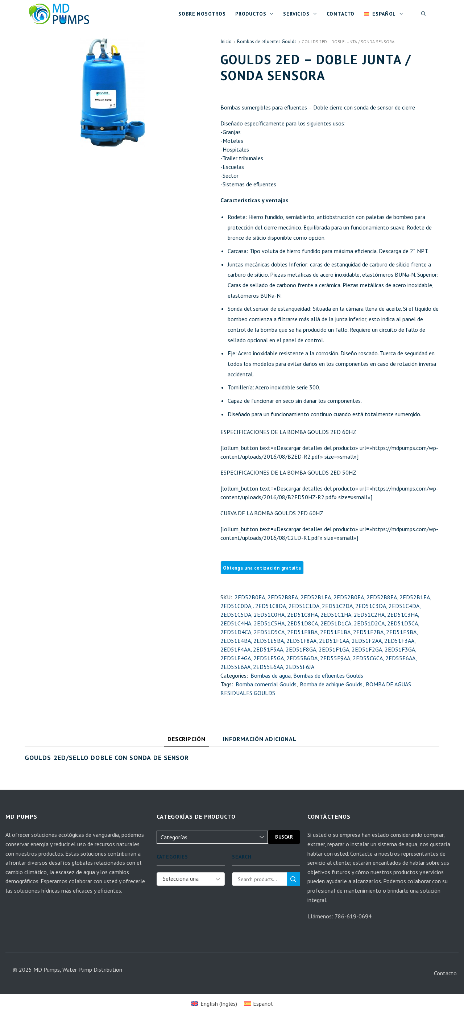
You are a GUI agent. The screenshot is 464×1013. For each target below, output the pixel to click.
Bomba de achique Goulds (331, 684)
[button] (424, 14)
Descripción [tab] (186, 739)
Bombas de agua (270, 675)
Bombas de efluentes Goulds (267, 41)
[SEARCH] (293, 879)
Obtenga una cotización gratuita (262, 568)
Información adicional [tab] (260, 739)
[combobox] (191, 879)
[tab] (187, 741)
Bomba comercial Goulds (266, 684)
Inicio (226, 41)
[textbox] (185, 885)
